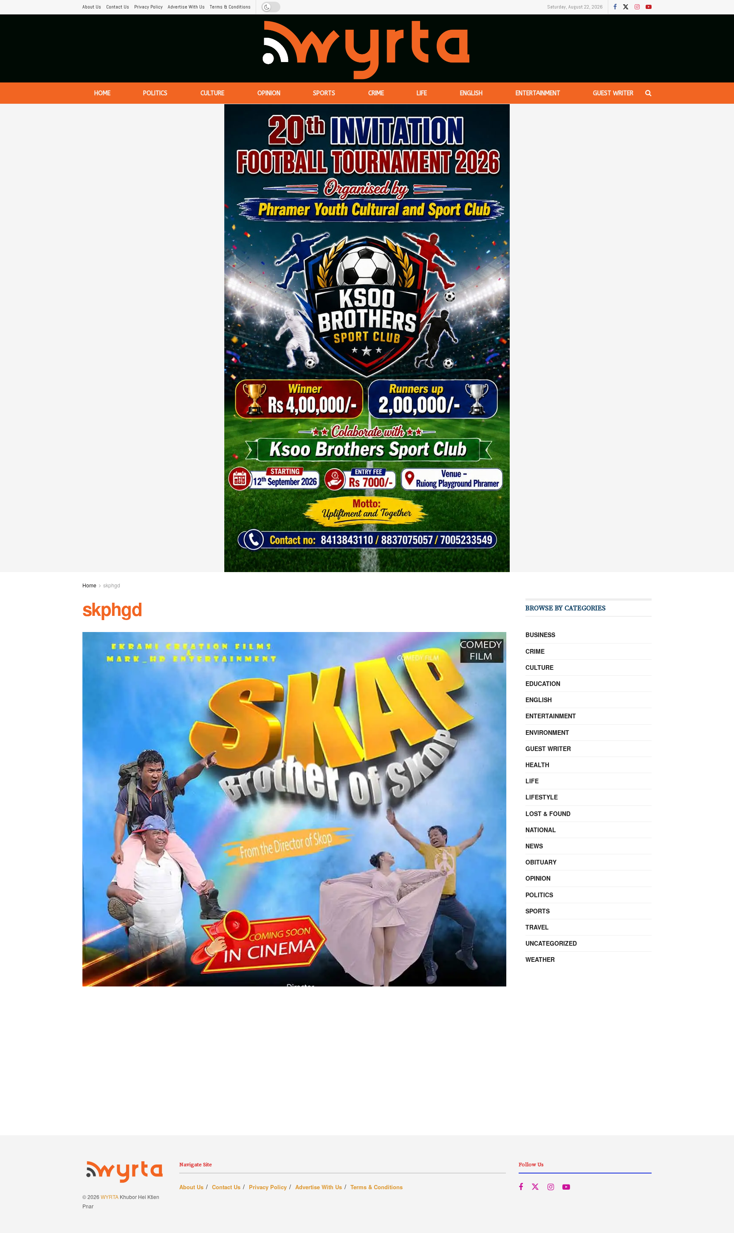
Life (422, 93)
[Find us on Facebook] (615, 7)
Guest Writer (613, 93)
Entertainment (538, 93)
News (534, 846)
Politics (155, 93)
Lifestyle (541, 797)
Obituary (540, 862)
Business (540, 634)
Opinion (268, 93)
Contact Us (117, 6)
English (471, 93)
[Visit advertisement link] (367, 338)
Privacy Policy (148, 6)
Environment (547, 732)
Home (102, 93)
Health (537, 764)
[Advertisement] (367, 1075)
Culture (212, 93)
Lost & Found (547, 813)
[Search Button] (648, 93)
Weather (540, 959)
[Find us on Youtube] (649, 7)
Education (542, 683)
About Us (91, 6)
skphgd (111, 585)
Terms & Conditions (230, 6)
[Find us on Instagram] (637, 7)
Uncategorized (551, 943)
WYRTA (110, 1196)
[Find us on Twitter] (626, 7)
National (540, 829)
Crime (376, 93)
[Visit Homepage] (367, 48)
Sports (324, 93)
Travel (537, 927)
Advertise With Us (186, 6)
